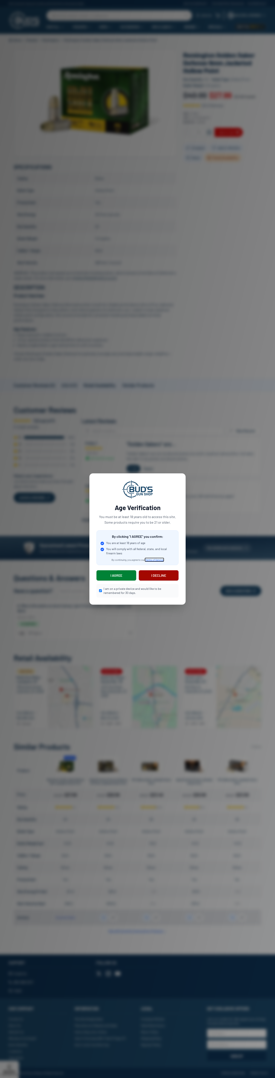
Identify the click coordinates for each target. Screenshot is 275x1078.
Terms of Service (154, 559)
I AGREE (116, 575)
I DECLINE (158, 575)
